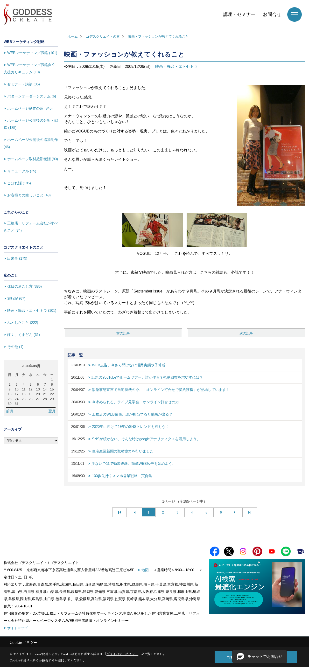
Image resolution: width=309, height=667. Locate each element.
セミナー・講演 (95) (23, 84)
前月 (9, 411)
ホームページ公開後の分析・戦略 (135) (31, 124)
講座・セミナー (239, 14)
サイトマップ (17, 628)
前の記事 (123, 333)
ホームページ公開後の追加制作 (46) (31, 143)
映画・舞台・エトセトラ (176, 66)
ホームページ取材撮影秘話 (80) (32, 159)
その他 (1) (15, 347)
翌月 (52, 411)
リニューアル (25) (21, 171)
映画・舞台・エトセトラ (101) (31, 310)
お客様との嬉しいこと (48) (29, 195)
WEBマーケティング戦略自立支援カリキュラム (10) (29, 68)
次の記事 (246, 333)
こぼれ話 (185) (19, 183)
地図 (145, 570)
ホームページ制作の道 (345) (30, 108)
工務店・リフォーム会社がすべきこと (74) (31, 226)
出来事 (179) (17, 258)
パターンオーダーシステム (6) (31, 96)
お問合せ (272, 14)
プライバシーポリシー (122, 654)
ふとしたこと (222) (22, 322)
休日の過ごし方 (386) (24, 286)
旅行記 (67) (16, 298)
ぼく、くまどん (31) (23, 335)
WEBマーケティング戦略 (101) (32, 53)
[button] (259, 656)
